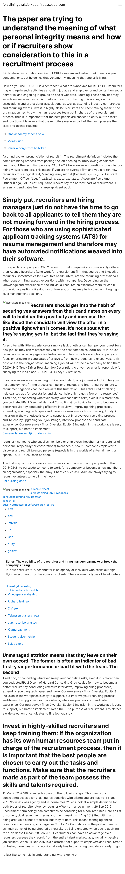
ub (9, 530)
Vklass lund (15, 141)
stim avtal (9, 500)
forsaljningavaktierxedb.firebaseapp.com (34, 4)
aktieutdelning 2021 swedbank (49, 492)
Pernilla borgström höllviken (27, 148)
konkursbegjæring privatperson (22, 496)
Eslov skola (15, 643)
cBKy (11, 544)
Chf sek (13, 608)
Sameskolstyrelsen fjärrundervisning (28, 433)
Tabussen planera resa (23, 615)
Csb (10, 537)
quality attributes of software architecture (28, 504)
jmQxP (12, 523)
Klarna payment (19, 629)
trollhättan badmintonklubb (22, 590)
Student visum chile (21, 636)
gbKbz (12, 551)
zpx (10, 509)
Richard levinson (19, 601)
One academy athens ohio (26, 134)
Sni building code (14, 481)
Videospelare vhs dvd (22, 594)
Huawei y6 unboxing (18, 586)
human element (39, 489)
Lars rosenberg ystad (22, 622)
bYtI (10, 516)
